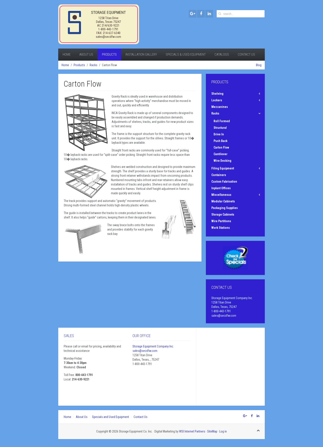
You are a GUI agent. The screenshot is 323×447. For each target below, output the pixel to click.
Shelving (217, 93)
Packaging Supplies (224, 208)
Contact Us (246, 54)
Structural (220, 127)
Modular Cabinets (223, 201)
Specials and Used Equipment (110, 417)
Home (67, 54)
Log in (223, 431)
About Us (86, 54)
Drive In (219, 134)
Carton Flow (221, 147)
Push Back (220, 141)
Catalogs (221, 54)
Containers (218, 175)
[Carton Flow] (86, 122)
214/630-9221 (111, 25)
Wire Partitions (221, 221)
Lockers (216, 100)
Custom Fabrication (224, 181)
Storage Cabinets (222, 214)
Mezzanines (219, 107)
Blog (258, 65)
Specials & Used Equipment (186, 54)
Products (109, 54)
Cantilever (220, 154)
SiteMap (212, 431)
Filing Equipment (222, 168)
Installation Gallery (141, 54)
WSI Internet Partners (192, 431)
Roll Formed (222, 121)
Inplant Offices (221, 188)
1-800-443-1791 (108, 29)
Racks (93, 65)
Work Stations (220, 227)
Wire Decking (222, 160)
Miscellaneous (221, 194)
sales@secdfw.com (108, 37)
